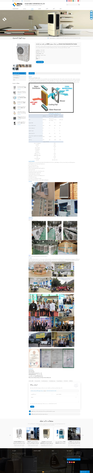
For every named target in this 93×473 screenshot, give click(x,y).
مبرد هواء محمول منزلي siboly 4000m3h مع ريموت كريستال (47, 442)
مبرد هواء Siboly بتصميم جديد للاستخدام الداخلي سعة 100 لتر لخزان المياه (44, 411)
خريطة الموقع (54, 461)
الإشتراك (73, 459)
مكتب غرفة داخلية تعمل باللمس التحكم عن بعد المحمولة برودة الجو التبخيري (74, 442)
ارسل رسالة (84, 471)
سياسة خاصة (54, 463)
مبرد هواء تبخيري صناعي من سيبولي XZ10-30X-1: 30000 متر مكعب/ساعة (21, 97)
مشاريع (39, 8)
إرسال (32, 406)
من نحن (24, 8)
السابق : (32, 411)
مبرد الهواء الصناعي (16, 77)
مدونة (61, 470)
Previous (10, 435)
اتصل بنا (53, 456)
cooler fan (35, 461)
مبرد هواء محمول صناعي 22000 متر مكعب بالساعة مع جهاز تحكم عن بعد (60, 442)
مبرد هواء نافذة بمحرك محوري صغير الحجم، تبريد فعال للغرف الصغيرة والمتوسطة (21, 92)
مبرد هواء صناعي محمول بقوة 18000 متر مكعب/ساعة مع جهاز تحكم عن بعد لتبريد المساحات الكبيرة (21, 102)
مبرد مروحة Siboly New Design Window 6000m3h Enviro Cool (42, 162)
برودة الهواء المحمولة (16, 75)
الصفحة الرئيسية (15, 8)
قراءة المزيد (18, 94)
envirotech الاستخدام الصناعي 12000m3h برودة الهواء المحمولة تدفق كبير (32, 442)
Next (83, 435)
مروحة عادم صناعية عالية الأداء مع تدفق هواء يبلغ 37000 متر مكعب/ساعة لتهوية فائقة (21, 117)
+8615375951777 (16, 459)
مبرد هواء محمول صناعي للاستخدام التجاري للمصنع (40, 414)
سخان (14, 79)
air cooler (35, 457)
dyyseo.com (58, 470)
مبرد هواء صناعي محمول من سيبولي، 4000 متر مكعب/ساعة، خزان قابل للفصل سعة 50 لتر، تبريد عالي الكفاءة (21, 122)
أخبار (54, 8)
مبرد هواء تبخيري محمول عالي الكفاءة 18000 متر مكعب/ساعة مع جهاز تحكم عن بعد (21, 107)
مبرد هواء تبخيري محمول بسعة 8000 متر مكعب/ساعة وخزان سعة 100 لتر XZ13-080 (21, 87)
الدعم (47, 8)
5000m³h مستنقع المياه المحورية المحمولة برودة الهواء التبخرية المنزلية (19, 442)
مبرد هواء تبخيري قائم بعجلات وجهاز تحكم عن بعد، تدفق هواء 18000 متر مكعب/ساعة (21, 112)
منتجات (32, 8)
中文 (79, 0)
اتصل (60, 8)
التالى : (32, 414)
